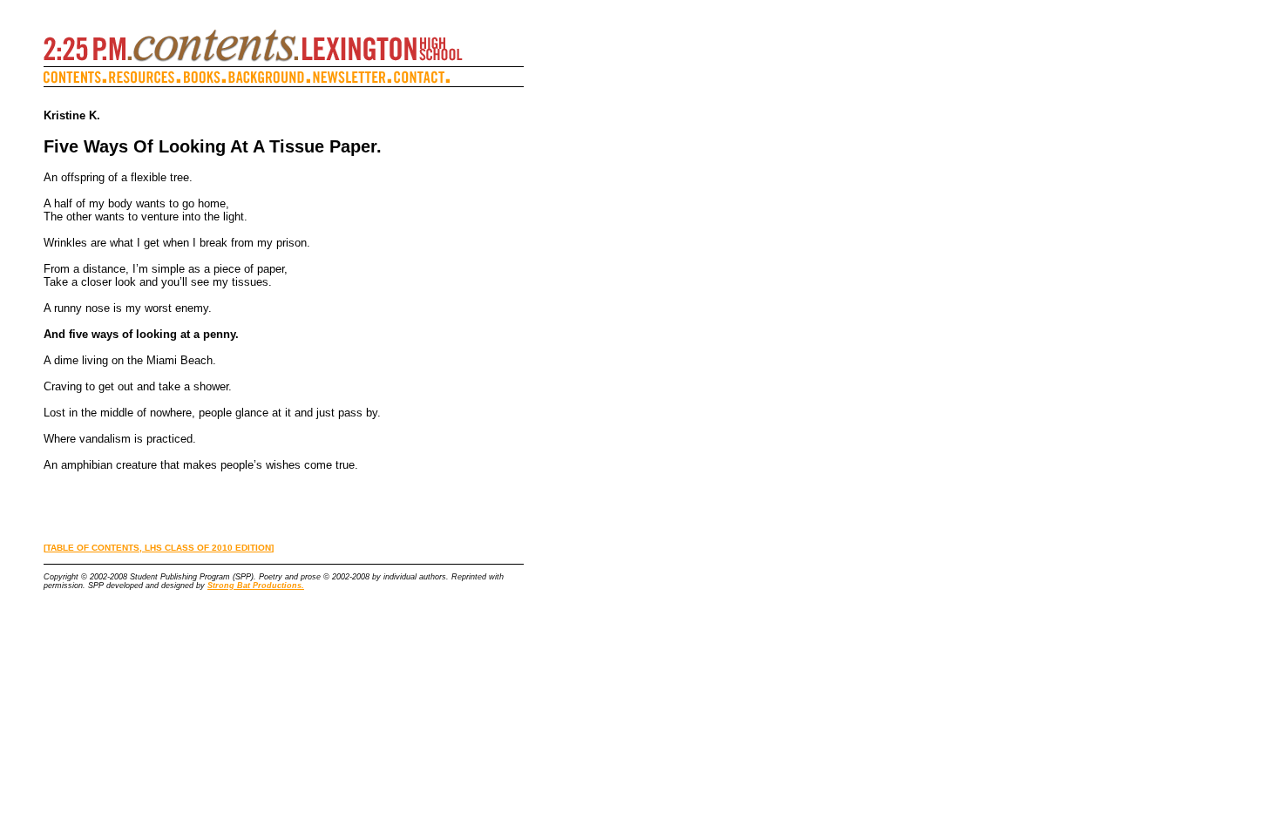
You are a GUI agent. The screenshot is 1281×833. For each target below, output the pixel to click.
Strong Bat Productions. (255, 585)
